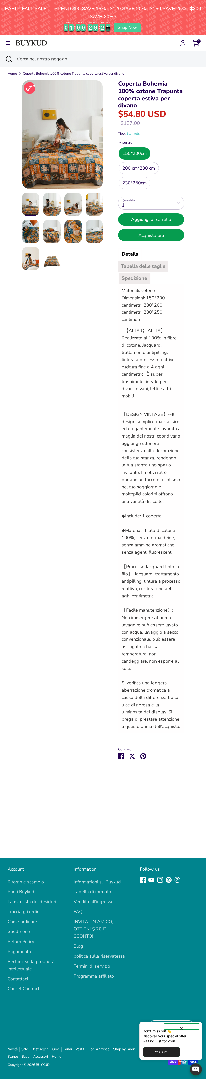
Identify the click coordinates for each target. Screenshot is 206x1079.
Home (12, 73)
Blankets (133, 133)
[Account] (183, 42)
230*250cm (134, 183)
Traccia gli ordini (24, 912)
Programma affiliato (94, 976)
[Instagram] (160, 880)
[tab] (130, 254)
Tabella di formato (92, 892)
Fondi (67, 1049)
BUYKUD (43, 1064)
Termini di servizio (92, 966)
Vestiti (80, 1049)
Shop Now (127, 27)
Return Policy (21, 942)
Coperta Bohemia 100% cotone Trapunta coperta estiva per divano (73, 73)
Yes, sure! (161, 1052)
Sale (24, 1049)
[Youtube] (151, 880)
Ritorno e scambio (26, 882)
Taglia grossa (99, 1049)
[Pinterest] (169, 880)
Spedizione (19, 931)
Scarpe (13, 1056)
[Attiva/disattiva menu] (8, 43)
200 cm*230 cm (138, 168)
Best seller (40, 1049)
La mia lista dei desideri (32, 902)
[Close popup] (181, 1026)
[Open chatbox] (196, 1069)
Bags (25, 1056)
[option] (62, 136)
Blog (78, 946)
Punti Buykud (21, 892)
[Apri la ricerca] (8, 59)
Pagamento (19, 952)
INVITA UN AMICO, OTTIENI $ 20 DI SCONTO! (93, 929)
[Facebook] (143, 880)
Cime (56, 1049)
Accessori (40, 1056)
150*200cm (134, 153)
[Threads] (177, 880)
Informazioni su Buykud (97, 882)
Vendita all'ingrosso (94, 902)
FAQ (78, 912)
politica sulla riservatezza (99, 956)
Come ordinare (22, 922)
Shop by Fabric (124, 1049)
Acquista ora (151, 235)
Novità (13, 1049)
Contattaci (18, 979)
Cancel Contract (23, 989)
